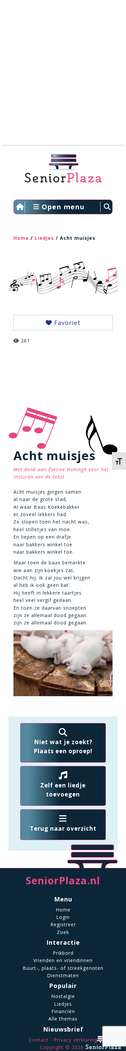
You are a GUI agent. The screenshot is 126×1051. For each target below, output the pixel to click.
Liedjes (44, 238)
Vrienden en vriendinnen (63, 960)
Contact (38, 1040)
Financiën (63, 1011)
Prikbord (63, 953)
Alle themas (63, 1018)
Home (21, 238)
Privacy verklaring (75, 1040)
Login (63, 917)
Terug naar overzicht (63, 828)
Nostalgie (63, 996)
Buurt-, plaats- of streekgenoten (63, 968)
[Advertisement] (63, 76)
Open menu (62, 206)
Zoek (63, 932)
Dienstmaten (63, 975)
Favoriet (66, 323)
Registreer (63, 924)
